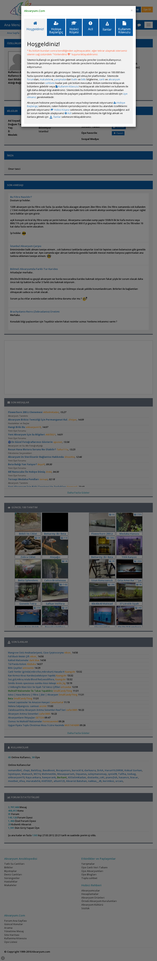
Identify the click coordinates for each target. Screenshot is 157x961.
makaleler (46, 79)
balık (74, 79)
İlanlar (57, 117)
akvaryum (114, 79)
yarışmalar (60, 79)
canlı (101, 79)
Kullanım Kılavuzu (68, 86)
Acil (69, 113)
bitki (83, 79)
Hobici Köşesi (62, 109)
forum (30, 79)
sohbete (50, 83)
